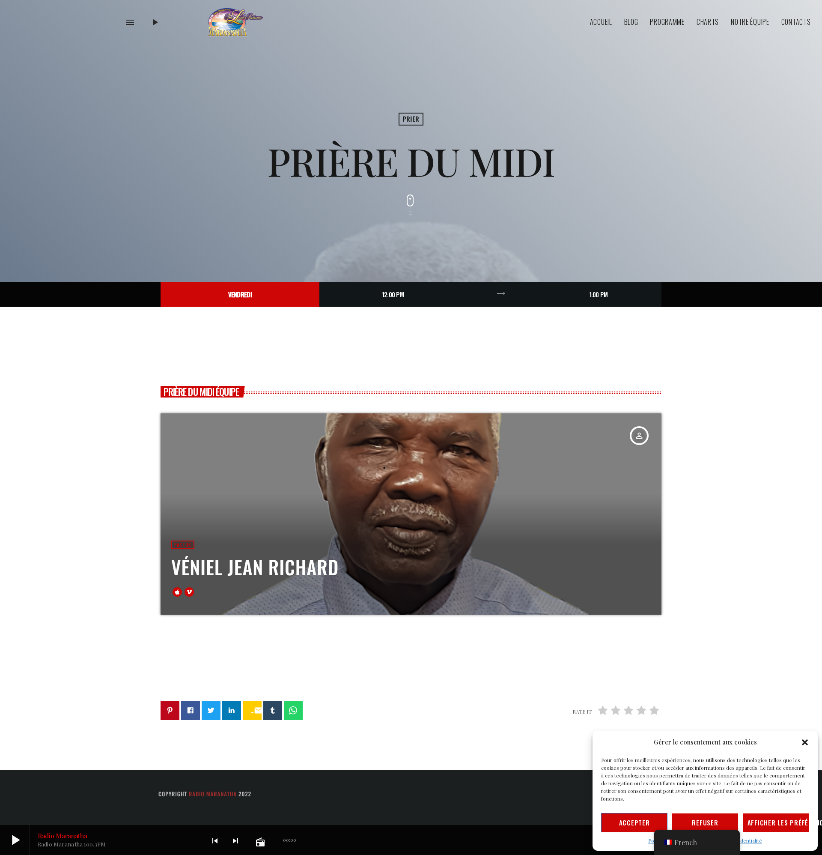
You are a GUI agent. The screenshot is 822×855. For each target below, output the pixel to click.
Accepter (634, 822)
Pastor (182, 544)
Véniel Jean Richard (255, 567)
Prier (410, 119)
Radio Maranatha (213, 793)
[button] (805, 742)
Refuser (705, 822)
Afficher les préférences (778, 822)
